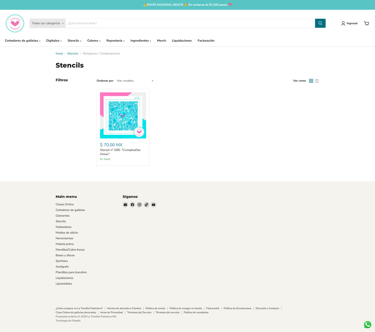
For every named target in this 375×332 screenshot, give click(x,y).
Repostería (114, 40)
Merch (161, 40)
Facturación (206, 40)
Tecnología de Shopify (68, 320)
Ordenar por (105, 80)
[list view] (316, 81)
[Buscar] (320, 23)
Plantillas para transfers (71, 272)
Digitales (53, 40)
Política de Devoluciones (237, 308)
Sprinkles (62, 261)
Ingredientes (140, 40)
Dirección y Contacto (267, 308)
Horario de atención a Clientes (124, 308)
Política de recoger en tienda (186, 308)
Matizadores (63, 227)
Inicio (59, 53)
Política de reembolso (196, 312)
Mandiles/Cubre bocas (70, 250)
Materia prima (65, 244)
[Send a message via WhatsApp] (367, 324)
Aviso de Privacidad (111, 312)
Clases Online (65, 204)
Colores (93, 40)
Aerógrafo (62, 267)
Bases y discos (65, 255)
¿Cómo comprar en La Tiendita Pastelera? (79, 308)
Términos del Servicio (139, 312)
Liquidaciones (182, 40)
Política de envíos (155, 308)
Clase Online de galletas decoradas (76, 312)
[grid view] (311, 81)
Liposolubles (64, 284)
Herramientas (64, 238)
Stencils (74, 40)
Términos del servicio (167, 312)
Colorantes (63, 216)
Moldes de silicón (67, 233)
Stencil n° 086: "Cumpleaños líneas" (120, 152)
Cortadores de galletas (22, 40)
